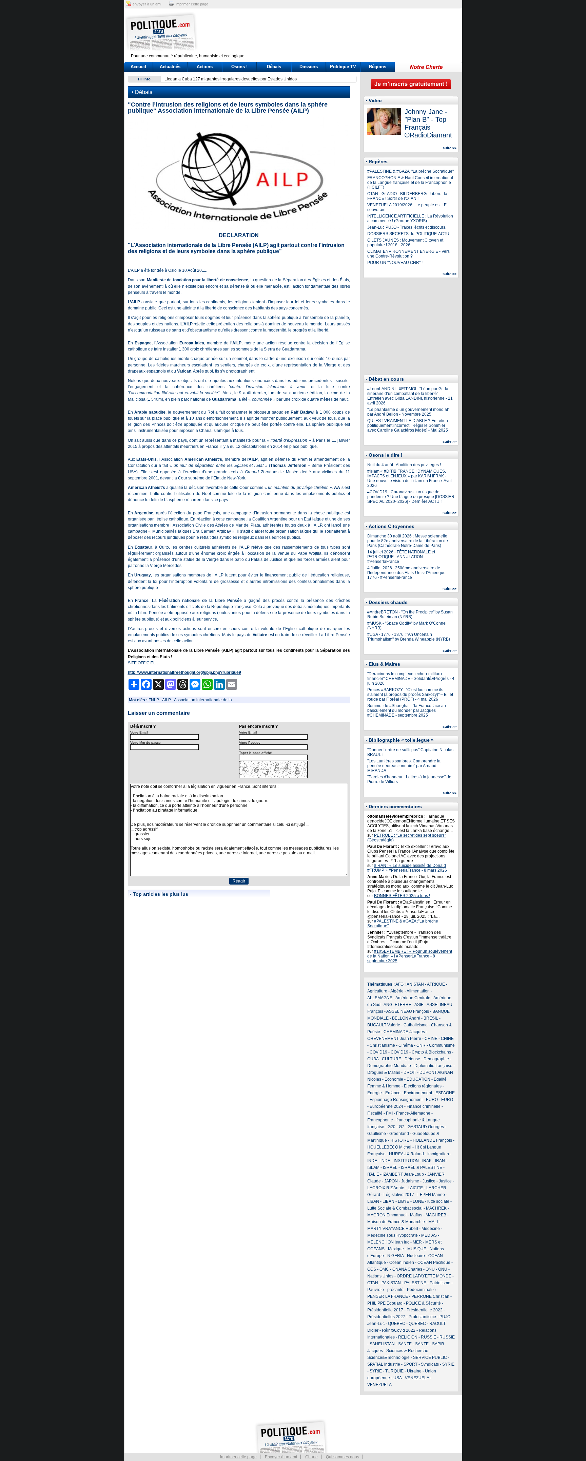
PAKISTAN (391, 1282)
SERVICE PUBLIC (430, 1357)
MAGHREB (436, 1215)
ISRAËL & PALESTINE (421, 1167)
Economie (394, 1079)
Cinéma (405, 1045)
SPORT (410, 1364)
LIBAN (373, 1201)
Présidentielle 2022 (425, 1310)
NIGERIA (395, 1255)
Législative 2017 (399, 1194)
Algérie (397, 991)
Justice (429, 1181)
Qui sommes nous (342, 1457)
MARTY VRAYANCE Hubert (392, 1228)
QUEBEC (396, 1323)
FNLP (154, 700)
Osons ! (239, 66)
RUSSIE (428, 1337)
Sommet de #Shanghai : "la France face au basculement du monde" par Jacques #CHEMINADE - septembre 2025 (406, 710)
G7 (401, 1126)
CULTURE (391, 1059)
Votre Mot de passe (145, 742)
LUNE (418, 1201)
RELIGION (407, 1337)
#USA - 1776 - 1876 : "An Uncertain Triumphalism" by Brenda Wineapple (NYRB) (408, 637)
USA (397, 1377)
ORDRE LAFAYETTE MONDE (424, 1276)
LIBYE (403, 1201)
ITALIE (373, 1174)
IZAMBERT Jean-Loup (403, 1174)
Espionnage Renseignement (396, 1099)
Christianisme (382, 1045)
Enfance (393, 1092)
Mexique (396, 1249)
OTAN (372, 1282)
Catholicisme (416, 1025)
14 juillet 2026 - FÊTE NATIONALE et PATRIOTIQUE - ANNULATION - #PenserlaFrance (401, 557)
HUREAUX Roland (406, 1154)
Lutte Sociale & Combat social (395, 1208)
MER (417, 1242)
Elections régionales (423, 1086)
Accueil (138, 66)
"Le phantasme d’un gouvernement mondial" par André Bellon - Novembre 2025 (408, 412)
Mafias (416, 1215)
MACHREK (436, 1208)
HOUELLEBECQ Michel (389, 1147)
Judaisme (410, 1181)
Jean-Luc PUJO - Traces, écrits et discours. (406, 227)
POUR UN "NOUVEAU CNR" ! (395, 262)
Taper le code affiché (255, 753)
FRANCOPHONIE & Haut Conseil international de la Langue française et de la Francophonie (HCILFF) (410, 182)
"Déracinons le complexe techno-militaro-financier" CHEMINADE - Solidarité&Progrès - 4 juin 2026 (410, 678)
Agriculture (377, 991)
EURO (432, 1099)
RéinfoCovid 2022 (398, 1330)
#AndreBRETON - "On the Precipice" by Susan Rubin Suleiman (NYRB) (410, 614)
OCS (371, 1269)
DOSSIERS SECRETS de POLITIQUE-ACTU (408, 233)
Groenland (399, 1133)
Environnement (418, 1092)
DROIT (410, 1072)
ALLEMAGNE (379, 997)
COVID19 (378, 1052)
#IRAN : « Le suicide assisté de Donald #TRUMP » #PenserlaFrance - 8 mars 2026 (407, 868)
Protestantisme (422, 1316)
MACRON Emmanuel (387, 1215)
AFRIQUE (436, 984)
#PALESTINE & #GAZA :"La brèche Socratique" (410, 171)
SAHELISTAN (382, 1344)
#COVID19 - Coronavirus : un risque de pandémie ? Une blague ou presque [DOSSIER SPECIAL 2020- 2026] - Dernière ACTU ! (410, 497)
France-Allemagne (413, 1113)
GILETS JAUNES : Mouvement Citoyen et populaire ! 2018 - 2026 (405, 242)
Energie (374, 1092)
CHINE (431, 1038)
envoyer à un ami (147, 4)
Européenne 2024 (386, 1106)
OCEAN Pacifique (433, 1262)
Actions (205, 66)
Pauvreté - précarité (385, 1289)
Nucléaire (416, 1255)
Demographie (436, 1059)
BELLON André (406, 1018)
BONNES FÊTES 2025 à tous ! (402, 895)
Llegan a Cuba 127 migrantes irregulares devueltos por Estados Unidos (230, 79)
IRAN (440, 1160)
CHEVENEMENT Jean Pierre (394, 1038)
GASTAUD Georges (426, 1126)
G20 (391, 1126)
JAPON (391, 1181)
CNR (421, 1045)
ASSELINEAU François (407, 1011)
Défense (412, 1059)
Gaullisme (376, 1133)
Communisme (442, 1045)
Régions (377, 66)
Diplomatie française (433, 1065)
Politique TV (343, 66)
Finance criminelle (424, 1106)
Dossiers (308, 66)
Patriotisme (440, 1282)
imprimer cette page (192, 4)
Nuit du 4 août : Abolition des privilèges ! (404, 464)
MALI (433, 1221)
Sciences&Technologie (388, 1357)
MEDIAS (429, 1235)
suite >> (449, 148)
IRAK (427, 1160)
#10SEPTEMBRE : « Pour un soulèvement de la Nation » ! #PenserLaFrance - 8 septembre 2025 (409, 956)
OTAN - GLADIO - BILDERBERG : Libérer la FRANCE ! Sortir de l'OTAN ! (407, 196)
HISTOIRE (399, 1140)
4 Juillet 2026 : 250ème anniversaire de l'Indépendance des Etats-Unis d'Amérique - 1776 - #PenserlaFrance (407, 573)
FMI (389, 1113)
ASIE (419, 1004)
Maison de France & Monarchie (396, 1221)
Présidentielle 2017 (385, 1310)
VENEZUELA (417, 1377)
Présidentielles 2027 (386, 1316)
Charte (311, 1457)
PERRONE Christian (430, 1296)
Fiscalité (375, 1113)
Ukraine (414, 1371)
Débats (274, 66)
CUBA (372, 1059)
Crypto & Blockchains (431, 1052)
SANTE (405, 1344)
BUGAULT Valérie (383, 1025)
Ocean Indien (401, 1262)
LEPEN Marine (431, 1194)
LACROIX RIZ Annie (385, 1187)
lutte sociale (438, 1201)
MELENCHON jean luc (388, 1242)
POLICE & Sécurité (423, 1303)
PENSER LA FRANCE (387, 1296)
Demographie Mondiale (389, 1065)
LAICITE (415, 1187)
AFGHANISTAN (409, 984)
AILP (166, 700)
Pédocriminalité (421, 1289)
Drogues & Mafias (383, 1072)
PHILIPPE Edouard (385, 1303)
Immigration (438, 1154)
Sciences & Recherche (407, 1350)
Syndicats (430, 1364)
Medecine (431, 1228)
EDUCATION (418, 1079)
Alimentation (418, 991)
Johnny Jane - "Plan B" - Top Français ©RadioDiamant (428, 123)
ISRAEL (390, 1167)
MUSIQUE (416, 1249)
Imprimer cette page (238, 1457)
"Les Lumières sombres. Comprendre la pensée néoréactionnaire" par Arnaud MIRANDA (404, 766)
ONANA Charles (407, 1269)
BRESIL (431, 1018)
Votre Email (139, 732)
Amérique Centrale (412, 997)
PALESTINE (415, 1282)
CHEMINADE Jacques (404, 1031)
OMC (384, 1269)
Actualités (170, 66)
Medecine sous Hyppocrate (392, 1235)
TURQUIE (394, 1371)
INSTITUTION (406, 1160)
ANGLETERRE (397, 1004)
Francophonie (380, 1120)
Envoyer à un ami (281, 1457)
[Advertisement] (335, 32)
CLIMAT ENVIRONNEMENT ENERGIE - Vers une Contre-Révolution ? (408, 254)
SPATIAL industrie (383, 1364)
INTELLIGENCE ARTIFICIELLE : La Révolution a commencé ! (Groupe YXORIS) (410, 218)
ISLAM (373, 1167)
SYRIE (448, 1364)
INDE (372, 1160)
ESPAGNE (445, 1092)
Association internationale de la (203, 700)
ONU (430, 1269)
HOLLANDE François (432, 1140)
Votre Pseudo (249, 742)
